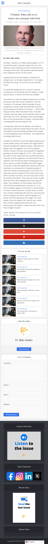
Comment (7, 363)
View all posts (24, 349)
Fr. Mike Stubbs (37, 22)
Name (6, 385)
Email (6, 395)
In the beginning (24, 11)
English (31, 542)
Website (6, 404)
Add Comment (24, 22)
